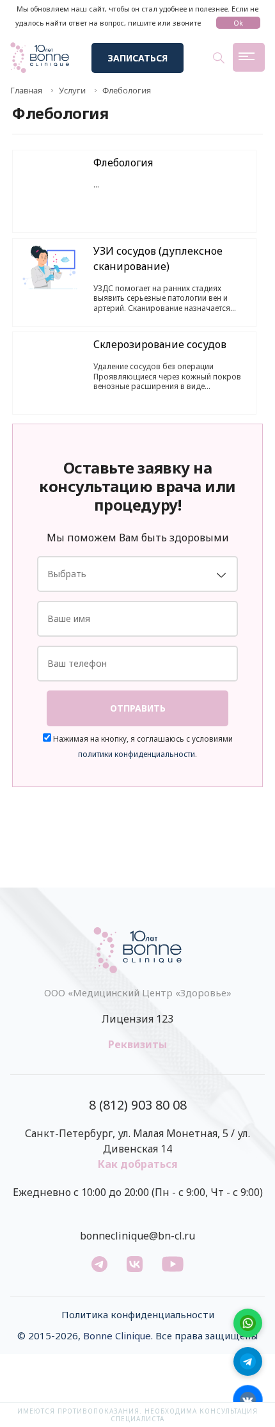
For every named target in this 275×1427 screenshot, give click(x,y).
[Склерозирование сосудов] (50, 361)
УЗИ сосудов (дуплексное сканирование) (158, 258)
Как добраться (138, 1164)
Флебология (123, 162)
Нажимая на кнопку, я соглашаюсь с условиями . (142, 746)
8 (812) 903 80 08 (138, 1105)
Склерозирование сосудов (159, 344)
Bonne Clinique (117, 1335)
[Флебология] (50, 179)
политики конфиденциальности (136, 754)
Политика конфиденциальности (137, 1314)
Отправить (138, 708)
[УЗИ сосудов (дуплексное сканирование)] (50, 267)
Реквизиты (137, 1044)
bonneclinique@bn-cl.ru (137, 1236)
